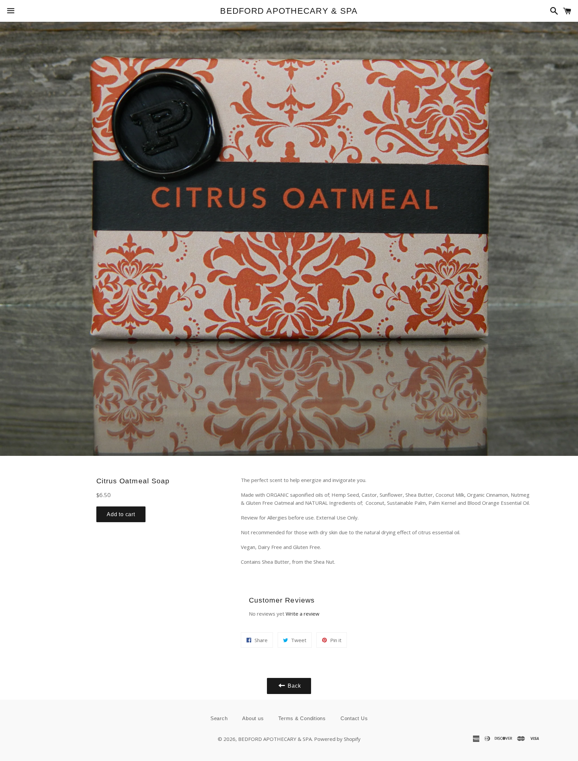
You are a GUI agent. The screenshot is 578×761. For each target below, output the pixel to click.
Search (219, 718)
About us (253, 718)
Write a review (302, 613)
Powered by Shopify (337, 739)
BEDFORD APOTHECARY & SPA (289, 10)
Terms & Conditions (302, 718)
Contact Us (354, 718)
